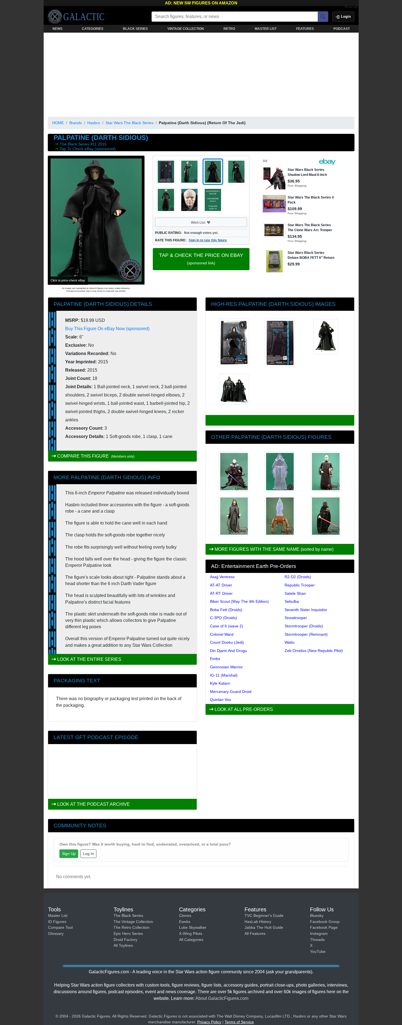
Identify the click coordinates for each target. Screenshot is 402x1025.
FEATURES (305, 29)
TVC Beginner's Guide (264, 915)
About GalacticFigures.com (221, 998)
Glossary (56, 933)
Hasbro (93, 123)
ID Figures (57, 921)
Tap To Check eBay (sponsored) (88, 149)
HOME (58, 123)
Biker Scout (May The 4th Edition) (239, 601)
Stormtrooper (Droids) (304, 626)
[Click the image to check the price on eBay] (96, 220)
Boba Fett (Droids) (226, 609)
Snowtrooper (296, 617)
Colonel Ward (221, 634)
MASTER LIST (266, 29)
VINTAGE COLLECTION (185, 29)
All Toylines (123, 945)
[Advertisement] (201, 73)
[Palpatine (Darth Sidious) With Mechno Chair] (280, 516)
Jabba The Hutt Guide (264, 927)
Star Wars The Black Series (129, 123)
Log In (88, 853)
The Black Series (75, 144)
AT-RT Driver (221, 593)
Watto (290, 642)
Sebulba (292, 601)
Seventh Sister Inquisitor (306, 609)
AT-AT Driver (221, 585)
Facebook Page (324, 927)
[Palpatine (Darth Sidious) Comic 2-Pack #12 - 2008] (234, 472)
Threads (317, 939)
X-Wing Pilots (190, 933)
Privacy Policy (209, 1022)
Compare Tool (60, 927)
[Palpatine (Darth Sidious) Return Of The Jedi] (234, 516)
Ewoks (184, 921)
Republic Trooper (300, 585)
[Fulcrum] (352, 7)
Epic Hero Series (128, 933)
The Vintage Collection (133, 921)
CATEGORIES (92, 29)
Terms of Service (239, 1022)
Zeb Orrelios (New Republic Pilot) (314, 650)
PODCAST (341, 29)
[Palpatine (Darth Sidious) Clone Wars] (326, 516)
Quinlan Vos (220, 699)
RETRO (229, 29)
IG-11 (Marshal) (224, 675)
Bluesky (317, 915)
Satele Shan (295, 593)
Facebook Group (325, 921)
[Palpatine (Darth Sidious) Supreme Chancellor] (326, 472)
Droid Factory (125, 939)
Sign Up (69, 853)
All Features (255, 933)
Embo (215, 658)
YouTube (317, 951)
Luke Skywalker (192, 927)
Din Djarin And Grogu (228, 650)
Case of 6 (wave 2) (226, 626)
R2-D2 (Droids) (298, 577)
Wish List (208, 222)
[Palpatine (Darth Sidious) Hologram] (280, 472)
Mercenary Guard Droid (230, 691)
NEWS (57, 29)
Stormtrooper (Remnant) (306, 634)
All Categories (191, 939)
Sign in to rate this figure (208, 240)
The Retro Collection (131, 927)
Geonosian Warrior (226, 667)
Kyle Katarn (220, 683)
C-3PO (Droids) (223, 617)
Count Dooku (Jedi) (227, 642)
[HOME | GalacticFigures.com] (77, 16)
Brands (75, 123)
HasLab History (258, 921)
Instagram (319, 933)
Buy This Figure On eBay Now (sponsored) (107, 328)
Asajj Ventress (222, 577)
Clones (185, 915)
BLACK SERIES (135, 29)
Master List (57, 915)
